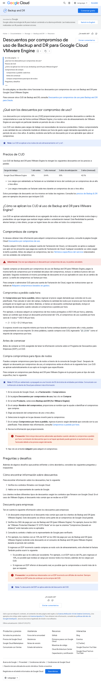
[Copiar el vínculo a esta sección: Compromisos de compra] (39, 232)
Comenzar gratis (88, 11)
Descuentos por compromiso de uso (24, 241)
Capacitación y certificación (62, 653)
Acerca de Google (10, 662)
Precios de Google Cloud (12, 639)
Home (5, 34)
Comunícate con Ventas (12, 647)
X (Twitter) (80, 643)
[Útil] (92, 34)
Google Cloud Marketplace (13, 643)
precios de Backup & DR (87, 193)
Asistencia (31, 639)
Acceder (94, 3)
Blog (78, 635)
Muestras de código (59, 645)
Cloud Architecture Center (62, 649)
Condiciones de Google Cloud (59, 662)
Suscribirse (53, 671)
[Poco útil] (96, 34)
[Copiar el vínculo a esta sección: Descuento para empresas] (35, 504)
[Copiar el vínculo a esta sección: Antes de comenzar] (27, 341)
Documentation (15, 34)
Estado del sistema (34, 647)
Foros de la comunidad (36, 635)
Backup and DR (16, 10)
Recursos (51, 34)
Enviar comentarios (87, 40)
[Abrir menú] (3, 3)
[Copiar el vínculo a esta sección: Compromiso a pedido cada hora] (42, 293)
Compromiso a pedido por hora (66, 425)
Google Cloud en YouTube (86, 647)
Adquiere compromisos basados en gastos (30, 285)
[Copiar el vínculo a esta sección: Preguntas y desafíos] (33, 458)
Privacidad (23, 662)
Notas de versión (33, 643)
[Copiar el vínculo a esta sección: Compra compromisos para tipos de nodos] (54, 356)
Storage (27, 34)
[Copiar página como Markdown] (45, 51)
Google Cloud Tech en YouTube (84, 652)
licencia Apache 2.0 (37, 616)
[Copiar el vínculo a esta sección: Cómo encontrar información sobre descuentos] (60, 475)
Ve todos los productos (12, 635)
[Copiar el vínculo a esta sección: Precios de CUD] (27, 154)
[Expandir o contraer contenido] (18, 57)
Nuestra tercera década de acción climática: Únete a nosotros (28, 666)
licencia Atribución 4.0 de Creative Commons (74, 614)
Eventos (79, 639)
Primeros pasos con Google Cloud (62, 640)
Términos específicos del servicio (68, 252)
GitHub (54, 635)
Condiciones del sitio (37, 662)
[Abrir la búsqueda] (64, 2)
